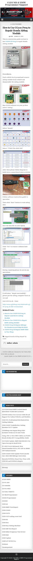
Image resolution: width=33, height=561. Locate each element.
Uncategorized (7, 547)
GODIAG (5, 544)
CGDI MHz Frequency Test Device (13, 532)
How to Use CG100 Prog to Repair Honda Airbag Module (16, 30)
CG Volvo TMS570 (8, 492)
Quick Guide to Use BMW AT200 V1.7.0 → (18, 356)
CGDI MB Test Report (9, 529)
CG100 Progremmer (16, 24)
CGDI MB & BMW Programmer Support (16, 3)
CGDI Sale (5, 535)
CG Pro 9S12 (6, 489)
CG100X (5, 501)
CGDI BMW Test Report (10, 507)
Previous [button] (2, 12)
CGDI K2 (5, 519)
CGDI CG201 (6, 510)
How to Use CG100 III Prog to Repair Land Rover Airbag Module (14, 316)
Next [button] (30, 12)
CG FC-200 (5, 482)
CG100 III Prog (10, 41)
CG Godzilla (6, 485)
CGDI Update (6, 538)
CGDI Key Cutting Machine (11, 526)
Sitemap (5, 467)
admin (11, 36)
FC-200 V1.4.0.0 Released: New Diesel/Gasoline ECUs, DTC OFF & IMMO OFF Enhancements (16, 448)
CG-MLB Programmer (9, 495)
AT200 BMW (6, 479)
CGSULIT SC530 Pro (9, 541)
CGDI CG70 (6, 513)
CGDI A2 (5, 504)
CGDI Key (5, 522)
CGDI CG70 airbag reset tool (12, 516)
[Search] (31, 19)
